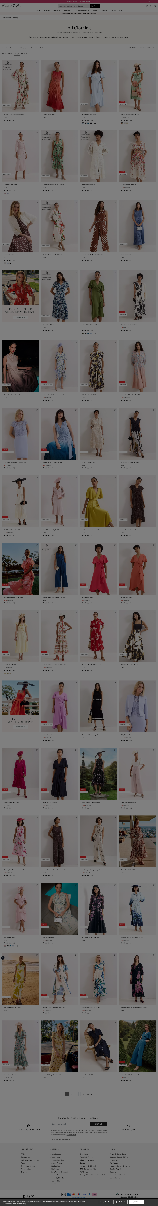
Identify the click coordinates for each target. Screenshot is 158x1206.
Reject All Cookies (120, 1202)
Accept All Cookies (136, 1202)
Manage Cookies (105, 1202)
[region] (79, 1202)
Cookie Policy (21, 1203)
